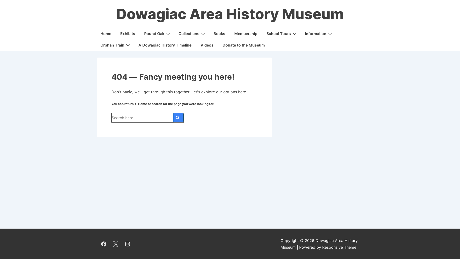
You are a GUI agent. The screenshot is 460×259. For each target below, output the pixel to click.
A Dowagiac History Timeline (164, 45)
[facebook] (103, 244)
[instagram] (127, 244)
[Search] (178, 117)
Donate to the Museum (244, 45)
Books (219, 33)
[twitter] (115, 244)
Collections (188, 33)
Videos (207, 45)
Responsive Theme (339, 247)
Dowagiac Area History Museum (230, 14)
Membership (245, 33)
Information (315, 33)
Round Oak (154, 33)
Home (105, 33)
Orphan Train (112, 45)
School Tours (278, 33)
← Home (140, 104)
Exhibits (127, 33)
